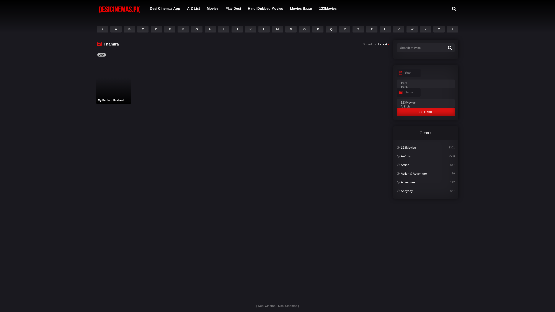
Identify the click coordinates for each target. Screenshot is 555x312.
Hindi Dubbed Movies (265, 8)
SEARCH (426, 112)
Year (408, 72)
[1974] (425, 87)
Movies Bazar (301, 8)
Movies (213, 8)
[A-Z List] (425, 107)
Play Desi (233, 8)
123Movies (328, 8)
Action (405, 165)
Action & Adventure (414, 173)
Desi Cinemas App (165, 8)
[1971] (425, 83)
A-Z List (193, 8)
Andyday (407, 191)
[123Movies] (425, 103)
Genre (409, 92)
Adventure (408, 182)
